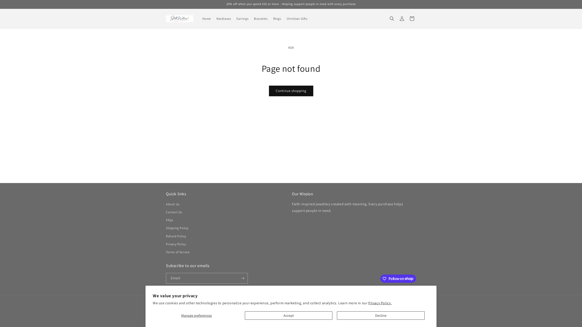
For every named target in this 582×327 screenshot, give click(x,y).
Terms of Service (178, 252)
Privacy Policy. (380, 303)
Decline (380, 315)
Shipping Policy (177, 228)
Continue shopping (291, 91)
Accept (288, 315)
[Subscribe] (243, 278)
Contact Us (174, 212)
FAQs (169, 220)
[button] (392, 19)
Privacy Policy (176, 244)
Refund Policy (176, 236)
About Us (173, 204)
